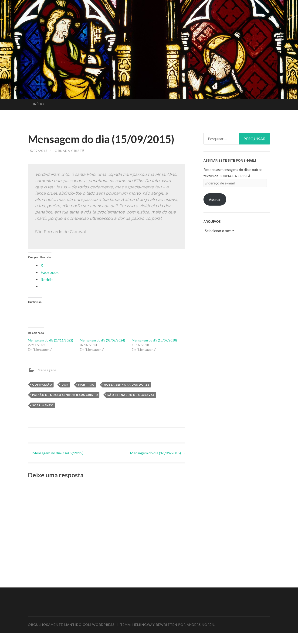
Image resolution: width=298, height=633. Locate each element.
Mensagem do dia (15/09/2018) (154, 340)
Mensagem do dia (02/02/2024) (102, 340)
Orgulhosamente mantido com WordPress (71, 624)
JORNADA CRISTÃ (69, 151)
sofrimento (43, 405)
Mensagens (47, 370)
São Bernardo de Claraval (131, 395)
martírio (86, 384)
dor (64, 384)
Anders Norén (200, 624)
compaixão (42, 384)
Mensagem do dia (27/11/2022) (50, 340)
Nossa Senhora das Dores (126, 384)
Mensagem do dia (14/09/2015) (55, 453)
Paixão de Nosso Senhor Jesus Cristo (65, 395)
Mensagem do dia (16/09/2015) (157, 453)
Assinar (215, 199)
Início (38, 104)
